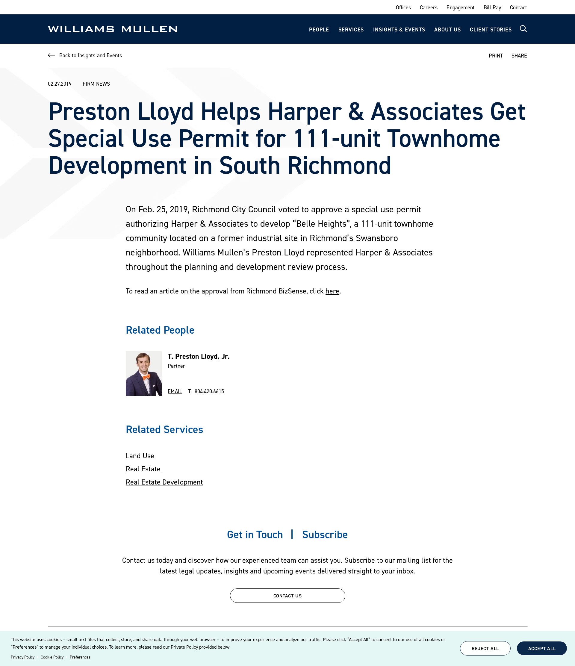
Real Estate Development (164, 482)
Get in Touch (255, 534)
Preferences (80, 657)
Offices (403, 7)
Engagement (460, 7)
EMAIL (175, 391)
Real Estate (143, 468)
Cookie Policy (52, 657)
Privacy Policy (22, 657)
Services (351, 29)
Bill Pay (492, 7)
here (332, 291)
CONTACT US (287, 596)
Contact (518, 7)
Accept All (542, 648)
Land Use (140, 455)
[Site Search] (523, 29)
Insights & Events (399, 29)
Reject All (485, 648)
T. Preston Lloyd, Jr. (199, 356)
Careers (429, 7)
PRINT (496, 55)
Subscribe (325, 534)
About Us (447, 29)
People (319, 29)
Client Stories (491, 29)
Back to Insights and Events (90, 55)
